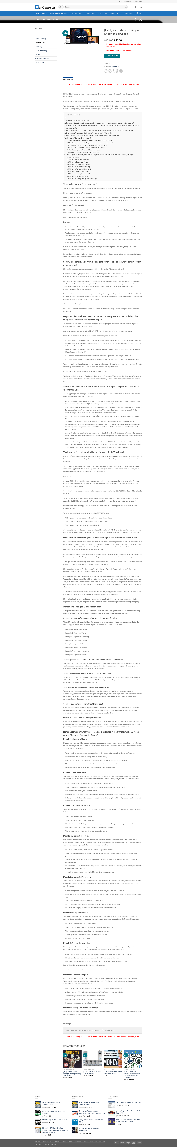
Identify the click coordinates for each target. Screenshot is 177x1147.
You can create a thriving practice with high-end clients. (87, 147)
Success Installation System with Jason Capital (113, 1073)
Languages (138, 1)
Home (38, 13)
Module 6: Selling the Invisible (78, 171)
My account (102, 13)
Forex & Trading (40, 39)
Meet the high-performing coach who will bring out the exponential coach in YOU (93, 135)
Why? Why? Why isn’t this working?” (78, 120)
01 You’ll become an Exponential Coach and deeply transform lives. (90, 140)
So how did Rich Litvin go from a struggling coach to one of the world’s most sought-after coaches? (100, 123)
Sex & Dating (39, 62)
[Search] (126, 7)
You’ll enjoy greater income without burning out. (85, 150)
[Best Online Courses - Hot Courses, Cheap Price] (45, 7)
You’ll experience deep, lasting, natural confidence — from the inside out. (92, 143)
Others (37, 55)
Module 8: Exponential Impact (79, 176)
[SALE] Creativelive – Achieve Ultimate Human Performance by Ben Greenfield (132, 1074)
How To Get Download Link (59, 13)
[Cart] (141, 7)
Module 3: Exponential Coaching (79, 164)
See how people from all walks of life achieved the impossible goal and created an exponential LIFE (99, 130)
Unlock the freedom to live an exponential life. (84, 152)
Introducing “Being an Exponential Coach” (80, 138)
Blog (120, 1)
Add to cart (112, 56)
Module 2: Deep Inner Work (78, 162)
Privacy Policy (90, 13)
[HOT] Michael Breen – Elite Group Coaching (92, 1073)
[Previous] (63, 1067)
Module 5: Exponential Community (80, 169)
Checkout (38, 1141)
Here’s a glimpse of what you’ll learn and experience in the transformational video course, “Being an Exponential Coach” (100, 156)
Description (68, 79)
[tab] (68, 79)
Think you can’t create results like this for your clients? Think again (89, 133)
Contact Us (113, 13)
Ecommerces (39, 35)
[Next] (142, 1067)
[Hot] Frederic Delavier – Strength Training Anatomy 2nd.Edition (72, 1073)
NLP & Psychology (41, 51)
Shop (44, 13)
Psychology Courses (42, 58)
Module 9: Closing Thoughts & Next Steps (83, 179)
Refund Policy (77, 13)
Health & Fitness (51, 19)
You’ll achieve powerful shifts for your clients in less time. (88, 145)
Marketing (38, 47)
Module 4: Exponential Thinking (79, 167)
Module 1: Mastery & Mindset (79, 160)
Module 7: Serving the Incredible (79, 174)
